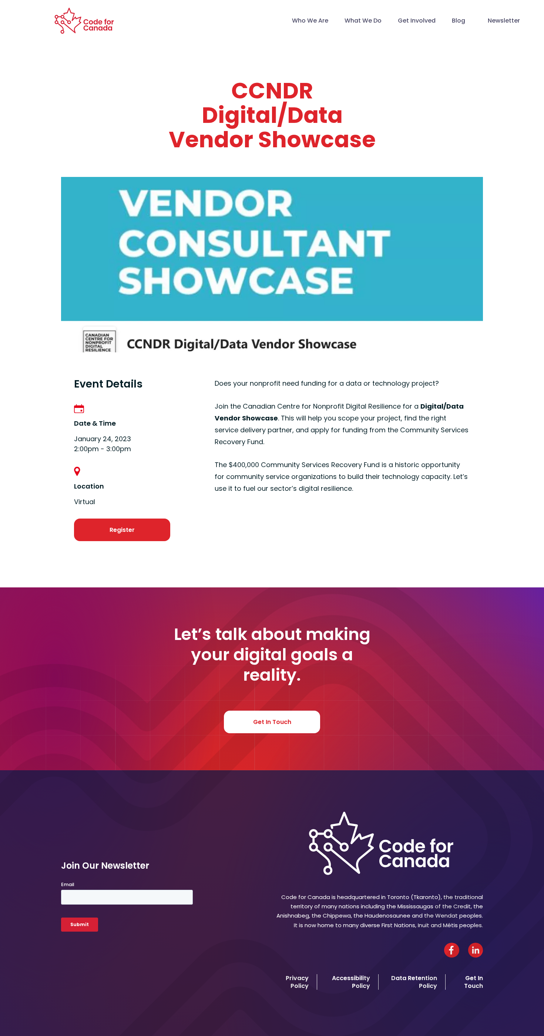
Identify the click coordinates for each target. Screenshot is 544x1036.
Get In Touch (272, 722)
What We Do (363, 20)
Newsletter (504, 20)
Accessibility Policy (351, 982)
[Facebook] (451, 950)
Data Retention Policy (414, 982)
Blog (458, 20)
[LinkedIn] (475, 950)
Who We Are (310, 20)
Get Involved (417, 20)
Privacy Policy (297, 982)
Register (122, 530)
